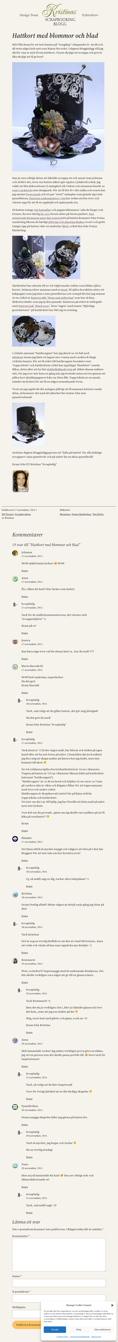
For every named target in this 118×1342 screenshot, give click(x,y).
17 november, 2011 (32, 556)
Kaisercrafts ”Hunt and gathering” (53, 298)
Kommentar (20, 1236)
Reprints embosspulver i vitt (47, 198)
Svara (24, 570)
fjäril (65, 226)
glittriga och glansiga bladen (66, 222)
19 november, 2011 (32, 963)
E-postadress (21, 1291)
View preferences (102, 1329)
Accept (55, 1329)
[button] (112, 1305)
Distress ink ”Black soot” (34, 306)
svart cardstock (22, 190)
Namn (17, 1276)
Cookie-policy (62, 1337)
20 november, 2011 (36, 993)
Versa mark (33, 194)
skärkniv (17, 357)
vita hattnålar (42, 210)
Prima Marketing (81, 514)
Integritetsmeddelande (80, 1337)
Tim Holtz (98, 514)
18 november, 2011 (36, 703)
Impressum (96, 1337)
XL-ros (45, 214)
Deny (78, 1329)
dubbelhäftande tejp (59, 369)
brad (64, 289)
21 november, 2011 (36, 1077)
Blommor (65, 514)
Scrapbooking (23, 514)
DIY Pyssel (8, 514)
